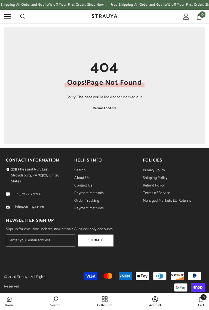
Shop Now (95, 5)
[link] (55, 301)
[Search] (23, 16)
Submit (95, 240)
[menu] (7, 16)
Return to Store (104, 108)
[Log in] (186, 17)
